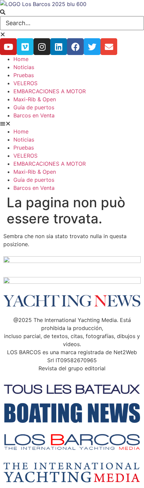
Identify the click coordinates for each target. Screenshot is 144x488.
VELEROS (25, 83)
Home (20, 59)
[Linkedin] (58, 46)
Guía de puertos (33, 107)
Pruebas (23, 75)
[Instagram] (41, 46)
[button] (72, 12)
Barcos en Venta (34, 115)
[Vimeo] (25, 46)
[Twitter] (92, 46)
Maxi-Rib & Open (34, 99)
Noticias (23, 67)
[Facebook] (75, 46)
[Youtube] (8, 46)
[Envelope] (108, 46)
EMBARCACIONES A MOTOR (49, 91)
